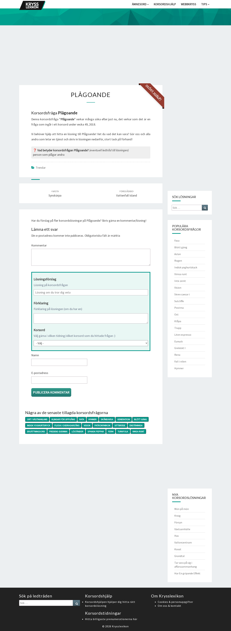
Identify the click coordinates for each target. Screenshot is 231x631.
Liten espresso (182, 334)
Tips (204, 4)
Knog (177, 515)
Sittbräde (119, 425)
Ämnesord (139, 4)
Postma (179, 307)
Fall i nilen (180, 361)
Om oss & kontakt (169, 605)
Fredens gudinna (58, 431)
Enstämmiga (136, 425)
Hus (176, 535)
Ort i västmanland (37, 419)
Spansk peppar (96, 431)
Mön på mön (181, 509)
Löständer (77, 431)
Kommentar (39, 245)
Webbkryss (188, 4)
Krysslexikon (120, 626)
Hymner (92, 419)
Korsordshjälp (165, 4)
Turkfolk (123, 431)
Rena (177, 354)
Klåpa (177, 321)
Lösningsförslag (45, 279)
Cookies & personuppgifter (175, 602)
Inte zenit (180, 281)
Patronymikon (102, 425)
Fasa (176, 240)
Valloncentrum (183, 542)
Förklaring (41, 303)
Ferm (110, 431)
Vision (87, 425)
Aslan (177, 254)
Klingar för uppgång (63, 419)
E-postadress (39, 373)
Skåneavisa (107, 419)
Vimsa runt (138, 431)
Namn (35, 355)
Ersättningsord (36, 431)
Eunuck (178, 341)
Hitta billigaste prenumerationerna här (111, 619)
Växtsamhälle (182, 529)
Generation (123, 419)
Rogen (178, 260)
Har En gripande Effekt (187, 573)
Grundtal (179, 556)
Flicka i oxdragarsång (66, 425)
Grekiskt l (180, 348)
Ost (176, 314)
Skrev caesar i (182, 294)
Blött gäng (140, 419)
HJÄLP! (157, 96)
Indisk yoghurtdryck (38, 425)
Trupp (177, 328)
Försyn (178, 522)
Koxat (177, 549)
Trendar (41, 168)
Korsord (39, 330)
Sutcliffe (179, 301)
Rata (81, 419)
